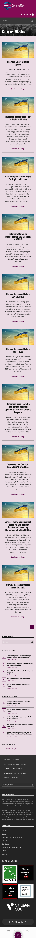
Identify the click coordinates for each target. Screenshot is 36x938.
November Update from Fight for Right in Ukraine (18, 118)
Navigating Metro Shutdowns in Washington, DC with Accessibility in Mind (19, 664)
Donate (15, 778)
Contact (16, 760)
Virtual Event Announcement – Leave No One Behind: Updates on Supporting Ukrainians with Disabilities (18, 526)
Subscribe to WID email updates (15, 764)
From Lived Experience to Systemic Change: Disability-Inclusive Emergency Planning (19, 657)
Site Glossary (17, 769)
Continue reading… (18, 89)
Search (32, 784)
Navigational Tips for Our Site (15, 773)
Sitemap (6, 778)
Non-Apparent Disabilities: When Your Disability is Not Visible (20, 725)
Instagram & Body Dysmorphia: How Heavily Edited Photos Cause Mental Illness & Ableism (19, 733)
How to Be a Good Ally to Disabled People (18, 678)
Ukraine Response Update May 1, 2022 (18, 350)
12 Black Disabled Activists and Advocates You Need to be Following (19, 718)
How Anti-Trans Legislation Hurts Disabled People (18, 685)
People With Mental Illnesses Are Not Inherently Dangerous (20, 672)
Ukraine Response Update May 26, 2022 (18, 295)
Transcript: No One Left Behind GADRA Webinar (18, 466)
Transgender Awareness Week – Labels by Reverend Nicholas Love (18, 703)
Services (7, 760)
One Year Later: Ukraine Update (18, 63)
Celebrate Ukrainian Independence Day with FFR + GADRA (18, 236)
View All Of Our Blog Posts (10, 749)
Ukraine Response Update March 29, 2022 (18, 586)
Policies (7, 769)
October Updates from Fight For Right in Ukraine (18, 178)
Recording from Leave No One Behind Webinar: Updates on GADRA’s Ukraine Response (18, 408)
